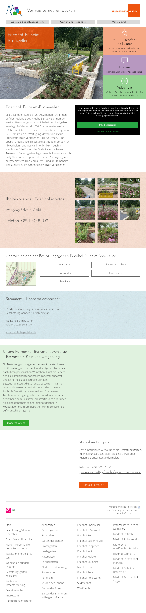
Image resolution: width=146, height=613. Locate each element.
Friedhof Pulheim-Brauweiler (123, 570)
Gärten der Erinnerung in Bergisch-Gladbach (54, 595)
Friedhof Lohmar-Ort (125, 553)
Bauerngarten (115, 273)
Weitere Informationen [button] (108, 131)
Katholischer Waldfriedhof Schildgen (126, 546)
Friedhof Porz (85, 572)
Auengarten (64, 264)
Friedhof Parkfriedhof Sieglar (125, 579)
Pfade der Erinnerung (54, 567)
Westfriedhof (84, 588)
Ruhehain (65, 282)
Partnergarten (49, 562)
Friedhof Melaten (87, 556)
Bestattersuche (14, 590)
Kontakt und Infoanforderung (15, 583)
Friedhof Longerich (88, 546)
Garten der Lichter (52, 540)
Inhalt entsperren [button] (107, 125)
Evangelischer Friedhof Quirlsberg (126, 526)
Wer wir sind (118, 22)
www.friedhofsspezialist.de (21, 332)
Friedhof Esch (85, 535)
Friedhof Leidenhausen (90, 540)
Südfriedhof (84, 583)
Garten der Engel (51, 588)
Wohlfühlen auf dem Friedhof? (18, 564)
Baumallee (47, 535)
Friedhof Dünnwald (88, 530)
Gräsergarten (49, 546)
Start (8, 525)
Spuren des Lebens (115, 264)
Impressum (12, 595)
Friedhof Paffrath (123, 534)
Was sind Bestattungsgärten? (27, 22)
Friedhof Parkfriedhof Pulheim (125, 561)
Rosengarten (64, 273)
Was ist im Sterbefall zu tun (19, 555)
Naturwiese (48, 556)
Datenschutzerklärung (19, 600)
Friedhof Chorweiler (88, 525)
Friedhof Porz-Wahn (89, 577)
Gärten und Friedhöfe (73, 22)
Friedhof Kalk (84, 551)
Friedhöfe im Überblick (19, 539)
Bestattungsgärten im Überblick (18, 532)
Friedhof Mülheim (87, 562)
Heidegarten (48, 551)
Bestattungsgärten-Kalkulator (17, 573)
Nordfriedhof (84, 567)
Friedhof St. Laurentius (126, 539)
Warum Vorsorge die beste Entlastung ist (18, 546)
